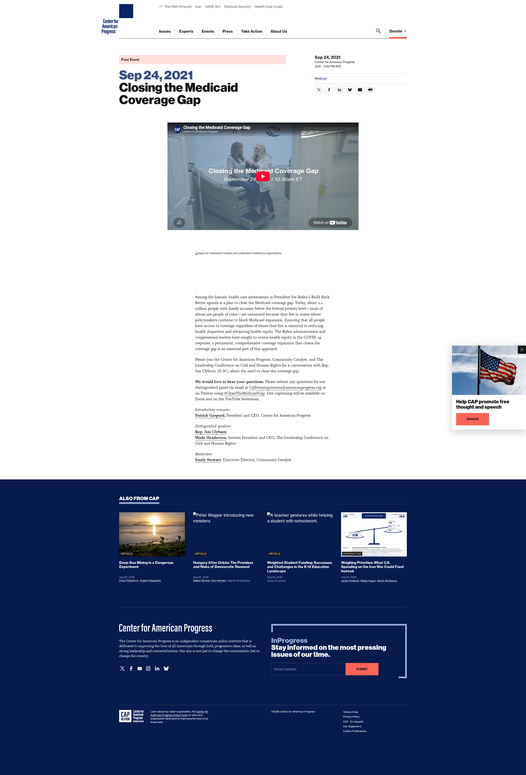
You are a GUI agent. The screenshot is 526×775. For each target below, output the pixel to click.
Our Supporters (352, 726)
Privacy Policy (351, 716)
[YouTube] (139, 668)
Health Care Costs (268, 7)
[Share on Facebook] (329, 90)
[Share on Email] (360, 90)
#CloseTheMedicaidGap (244, 393)
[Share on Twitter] (319, 90)
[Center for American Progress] (126, 19)
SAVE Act (212, 7)
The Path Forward (178, 7)
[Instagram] (148, 668)
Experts (186, 31)
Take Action (251, 31)
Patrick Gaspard (209, 415)
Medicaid (321, 78)
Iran (198, 7)
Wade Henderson (210, 437)
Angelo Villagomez (150, 580)
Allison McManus (387, 580)
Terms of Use (350, 712)
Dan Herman (218, 580)
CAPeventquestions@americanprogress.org (285, 387)
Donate (396, 31)
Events (208, 31)
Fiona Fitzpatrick (128, 580)
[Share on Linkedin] (339, 90)
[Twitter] (122, 668)
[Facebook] (131, 668)
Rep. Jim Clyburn (210, 432)
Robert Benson (201, 580)
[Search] (378, 33)
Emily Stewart (208, 460)
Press (228, 31)
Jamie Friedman (350, 580)
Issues (165, 31)
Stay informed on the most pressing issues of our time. (328, 647)
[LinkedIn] (157, 668)
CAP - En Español (353, 721)
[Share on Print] (370, 90)
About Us (279, 31)
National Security (237, 7)
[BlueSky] (166, 668)
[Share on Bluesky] (350, 90)
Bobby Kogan (368, 580)
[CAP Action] (132, 716)
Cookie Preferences (354, 731)
